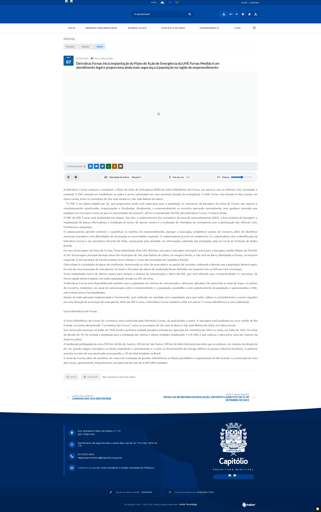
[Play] (68, 177)
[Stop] (75, 177)
